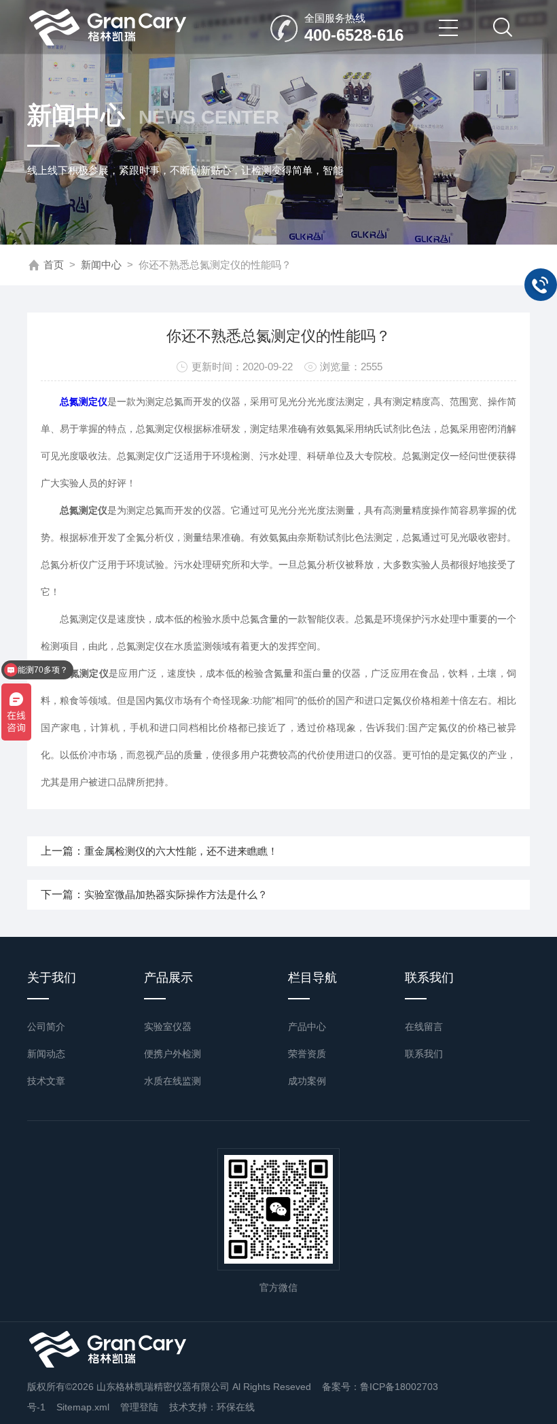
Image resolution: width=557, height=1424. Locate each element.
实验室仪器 (168, 1026)
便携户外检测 (172, 1053)
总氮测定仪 (83, 401)
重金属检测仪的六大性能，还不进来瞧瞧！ (181, 851)
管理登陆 (139, 1407)
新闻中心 (101, 264)
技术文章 (46, 1080)
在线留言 (424, 1026)
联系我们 (424, 1053)
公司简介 (46, 1026)
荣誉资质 (307, 1053)
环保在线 (236, 1407)
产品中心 (307, 1026)
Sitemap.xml (82, 1407)
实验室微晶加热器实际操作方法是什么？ (176, 894)
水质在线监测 (172, 1080)
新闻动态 (46, 1053)
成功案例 (307, 1080)
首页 (53, 264)
